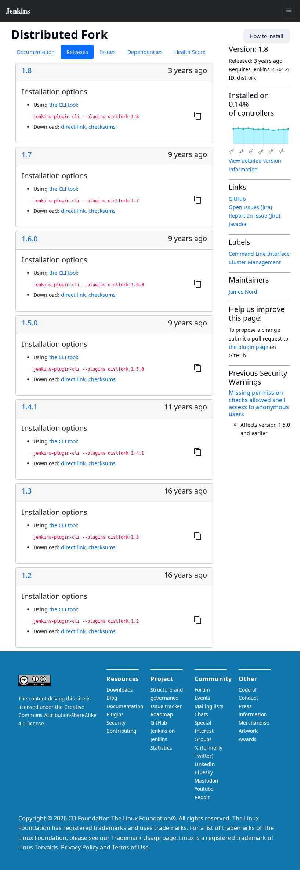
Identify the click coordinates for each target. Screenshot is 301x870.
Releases (77, 51)
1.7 (27, 154)
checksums (102, 126)
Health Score (190, 51)
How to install (266, 36)
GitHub (237, 198)
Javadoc (238, 224)
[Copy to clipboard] (198, 115)
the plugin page (248, 346)
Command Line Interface (259, 253)
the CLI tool (63, 104)
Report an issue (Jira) (254, 215)
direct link (73, 126)
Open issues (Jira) (250, 207)
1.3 (27, 491)
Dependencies (145, 51)
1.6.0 (29, 238)
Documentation (36, 51)
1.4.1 (29, 407)
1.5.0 (29, 322)
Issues (108, 51)
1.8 (27, 70)
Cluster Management (255, 262)
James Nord (243, 291)
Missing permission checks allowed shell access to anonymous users (259, 403)
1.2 (27, 575)
